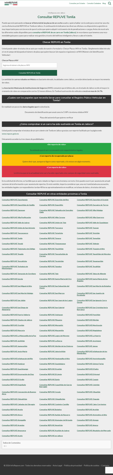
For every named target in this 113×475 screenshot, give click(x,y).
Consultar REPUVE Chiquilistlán (52, 399)
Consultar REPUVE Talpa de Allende (91, 274)
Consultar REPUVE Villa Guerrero (90, 217)
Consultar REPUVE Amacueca (14, 430)
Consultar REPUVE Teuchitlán (51, 249)
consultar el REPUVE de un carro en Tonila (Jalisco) (54, 32)
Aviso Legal (57, 465)
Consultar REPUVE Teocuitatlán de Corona (53, 255)
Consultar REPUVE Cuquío (87, 379)
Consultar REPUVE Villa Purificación (16, 217)
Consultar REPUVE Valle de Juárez (16, 222)
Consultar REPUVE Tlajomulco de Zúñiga (18, 249)
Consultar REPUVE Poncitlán (88, 315)
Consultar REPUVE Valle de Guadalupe (92, 222)
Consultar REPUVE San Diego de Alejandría (15, 308)
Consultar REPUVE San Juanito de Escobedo (90, 294)
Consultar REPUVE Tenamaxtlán (90, 261)
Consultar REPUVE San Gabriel (51, 307)
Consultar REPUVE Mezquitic (51, 325)
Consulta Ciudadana (94, 3)
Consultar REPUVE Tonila (12, 238)
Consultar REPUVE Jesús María (14, 351)
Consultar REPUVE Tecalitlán (88, 266)
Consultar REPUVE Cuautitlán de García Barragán (55, 386)
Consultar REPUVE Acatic (12, 436)
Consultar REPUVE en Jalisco (51, 436)
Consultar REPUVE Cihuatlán (88, 392)
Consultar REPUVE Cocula (50, 392)
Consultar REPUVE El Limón (50, 374)
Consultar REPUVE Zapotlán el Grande (92, 200)
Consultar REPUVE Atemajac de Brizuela (55, 420)
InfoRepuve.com (53, 13)
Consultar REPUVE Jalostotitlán (52, 351)
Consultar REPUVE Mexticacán (89, 325)
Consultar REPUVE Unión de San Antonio (18, 228)
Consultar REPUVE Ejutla (49, 379)
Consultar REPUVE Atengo (88, 420)
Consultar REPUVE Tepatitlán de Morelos (94, 254)
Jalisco (62, 13)
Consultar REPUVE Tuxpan (88, 228)
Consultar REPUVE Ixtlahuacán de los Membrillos (92, 352)
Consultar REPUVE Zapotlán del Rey (54, 200)
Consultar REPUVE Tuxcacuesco (15, 233)
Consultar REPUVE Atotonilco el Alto (92, 415)
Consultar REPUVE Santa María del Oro (55, 279)
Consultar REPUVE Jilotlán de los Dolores (56, 346)
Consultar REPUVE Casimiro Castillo (54, 404)
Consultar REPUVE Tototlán (88, 233)
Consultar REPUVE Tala (48, 274)
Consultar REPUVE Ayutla (12, 409)
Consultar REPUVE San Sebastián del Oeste (54, 287)
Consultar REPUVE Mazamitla (51, 330)
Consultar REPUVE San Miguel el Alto (17, 286)
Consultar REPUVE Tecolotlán (51, 261)
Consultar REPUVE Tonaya (50, 238)
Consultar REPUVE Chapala (88, 399)
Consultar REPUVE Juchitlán (13, 341)
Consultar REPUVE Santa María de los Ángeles (92, 280)
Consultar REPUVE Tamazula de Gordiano (19, 274)
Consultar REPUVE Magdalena (89, 330)
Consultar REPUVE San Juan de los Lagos (56, 300)
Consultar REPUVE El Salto (88, 369)
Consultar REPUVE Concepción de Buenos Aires (19, 393)
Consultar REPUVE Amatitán (51, 425)
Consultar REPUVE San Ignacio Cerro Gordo (92, 301)
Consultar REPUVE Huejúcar (13, 364)
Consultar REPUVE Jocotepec (89, 341)
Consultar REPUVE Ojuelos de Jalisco (17, 320)
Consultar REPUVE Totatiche (51, 233)
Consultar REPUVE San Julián (13, 300)
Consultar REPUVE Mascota (13, 330)
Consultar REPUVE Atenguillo (14, 420)
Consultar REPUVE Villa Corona (52, 217)
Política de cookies (91, 465)
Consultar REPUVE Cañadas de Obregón (18, 404)
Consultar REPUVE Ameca (87, 425)
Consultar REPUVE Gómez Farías (90, 364)
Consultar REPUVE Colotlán (88, 385)
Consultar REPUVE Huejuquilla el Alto (54, 358)
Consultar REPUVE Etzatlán (50, 369)
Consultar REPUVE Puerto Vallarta (16, 315)
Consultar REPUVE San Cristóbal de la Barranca (92, 308)
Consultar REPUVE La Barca (50, 341)
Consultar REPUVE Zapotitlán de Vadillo (18, 205)
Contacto (105, 465)
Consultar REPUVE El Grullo (13, 379)
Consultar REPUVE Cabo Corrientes (91, 404)
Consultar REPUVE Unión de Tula (52, 222)
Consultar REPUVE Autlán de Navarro (54, 415)
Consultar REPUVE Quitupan (51, 315)
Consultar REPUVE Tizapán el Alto (91, 249)
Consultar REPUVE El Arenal (88, 374)
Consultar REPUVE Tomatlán (88, 238)
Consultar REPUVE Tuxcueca (51, 228)
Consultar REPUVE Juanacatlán (14, 346)
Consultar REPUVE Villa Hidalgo (90, 210)
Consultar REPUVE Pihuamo (50, 320)
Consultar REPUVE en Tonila (29, 73)
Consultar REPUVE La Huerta (89, 336)
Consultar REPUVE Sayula (12, 279)
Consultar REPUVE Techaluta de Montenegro (15, 267)
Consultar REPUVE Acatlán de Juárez (54, 430)
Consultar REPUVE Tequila (12, 254)
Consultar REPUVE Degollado (14, 385)
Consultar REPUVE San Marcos (52, 293)
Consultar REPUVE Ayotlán (88, 409)
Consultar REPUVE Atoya (12, 415)
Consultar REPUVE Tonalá (12, 244)
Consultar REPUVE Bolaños (50, 409)
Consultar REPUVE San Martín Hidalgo (17, 293)
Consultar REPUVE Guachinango (15, 369)
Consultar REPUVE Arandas (13, 425)
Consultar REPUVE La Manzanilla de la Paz (19, 336)
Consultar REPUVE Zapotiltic (51, 205)
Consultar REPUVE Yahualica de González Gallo (56, 211)
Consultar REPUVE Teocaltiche (14, 261)
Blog (104, 3)
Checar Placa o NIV (10, 60)
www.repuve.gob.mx (10, 134)
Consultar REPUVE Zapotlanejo (15, 200)
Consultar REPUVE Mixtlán (88, 320)
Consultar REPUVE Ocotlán (13, 325)
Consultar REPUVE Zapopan (13, 210)
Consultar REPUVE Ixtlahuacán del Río (17, 358)
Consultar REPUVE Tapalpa (50, 266)
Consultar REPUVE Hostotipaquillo (91, 358)
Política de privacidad (73, 465)
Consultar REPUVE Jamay (87, 346)
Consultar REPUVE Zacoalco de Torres (92, 205)
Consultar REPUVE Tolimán (88, 244)
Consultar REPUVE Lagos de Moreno (54, 336)
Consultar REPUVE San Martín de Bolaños (94, 286)
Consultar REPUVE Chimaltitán (14, 399)
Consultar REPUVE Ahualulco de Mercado (94, 430)
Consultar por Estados (77, 3)
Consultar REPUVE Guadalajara (52, 364)
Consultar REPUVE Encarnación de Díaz (18, 374)
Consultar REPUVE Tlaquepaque (52, 244)
